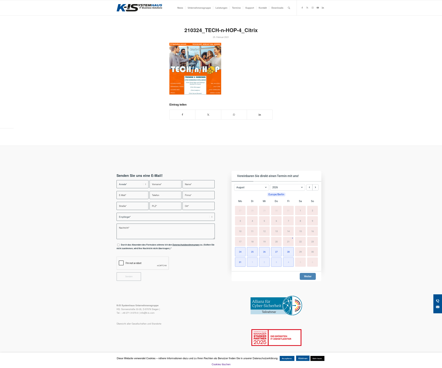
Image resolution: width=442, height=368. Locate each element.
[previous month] (309, 187)
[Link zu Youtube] (317, 7)
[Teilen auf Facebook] (182, 114)
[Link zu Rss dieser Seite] (307, 7)
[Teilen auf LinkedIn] (259, 114)
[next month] (315, 187)
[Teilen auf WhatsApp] (234, 114)
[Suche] (289, 7)
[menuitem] (180, 7)
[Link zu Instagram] (312, 7)
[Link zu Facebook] (302, 7)
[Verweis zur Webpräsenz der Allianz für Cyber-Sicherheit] (276, 314)
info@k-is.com (147, 312)
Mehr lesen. (317, 358)
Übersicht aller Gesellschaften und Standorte (139, 323)
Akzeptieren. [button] (287, 358)
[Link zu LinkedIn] (322, 7)
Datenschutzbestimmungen (186, 244)
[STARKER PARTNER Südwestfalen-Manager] (276, 345)
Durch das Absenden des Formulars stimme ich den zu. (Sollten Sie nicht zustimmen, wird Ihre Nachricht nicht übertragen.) (165, 246)
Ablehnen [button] (303, 358)
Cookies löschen (221, 364)
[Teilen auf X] (208, 114)
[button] (240, 252)
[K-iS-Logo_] (139, 7)
